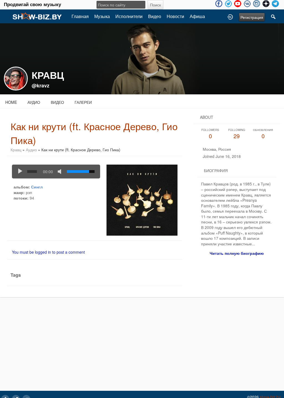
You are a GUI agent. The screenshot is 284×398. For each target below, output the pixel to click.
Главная (80, 16)
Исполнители (129, 16)
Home (11, 102)
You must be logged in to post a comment (48, 252)
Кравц (16, 149)
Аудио (33, 102)
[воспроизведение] (20, 171)
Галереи (83, 102)
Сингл (37, 187)
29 (236, 134)
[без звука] (60, 171)
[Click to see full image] (142, 58)
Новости (175, 16)
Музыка (102, 16)
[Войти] (230, 16)
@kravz (40, 85)
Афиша (197, 16)
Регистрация (251, 17)
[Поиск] (273, 16)
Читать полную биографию (237, 253)
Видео (154, 16)
